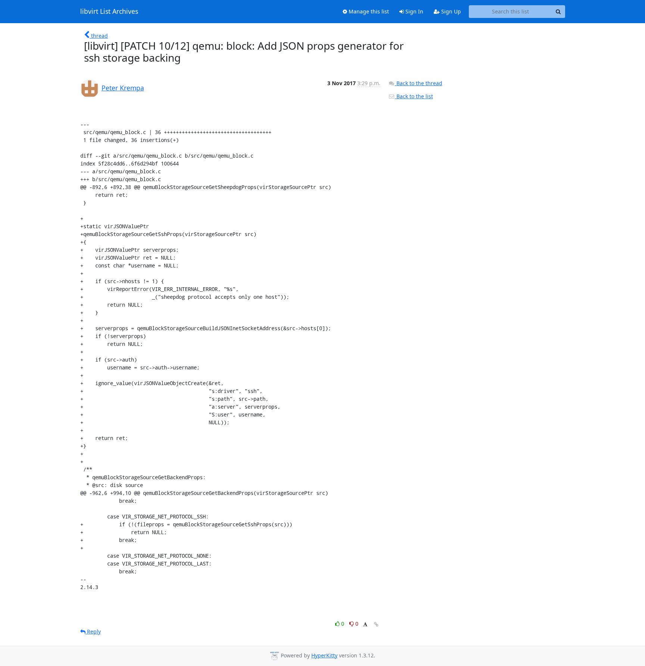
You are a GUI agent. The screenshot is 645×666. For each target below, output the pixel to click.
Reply (93, 631)
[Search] (558, 11)
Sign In (413, 11)
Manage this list (368, 11)
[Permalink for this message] (376, 624)
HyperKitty (324, 655)
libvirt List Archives (109, 11)
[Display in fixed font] (365, 625)
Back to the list (414, 96)
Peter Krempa (123, 87)
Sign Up (450, 11)
